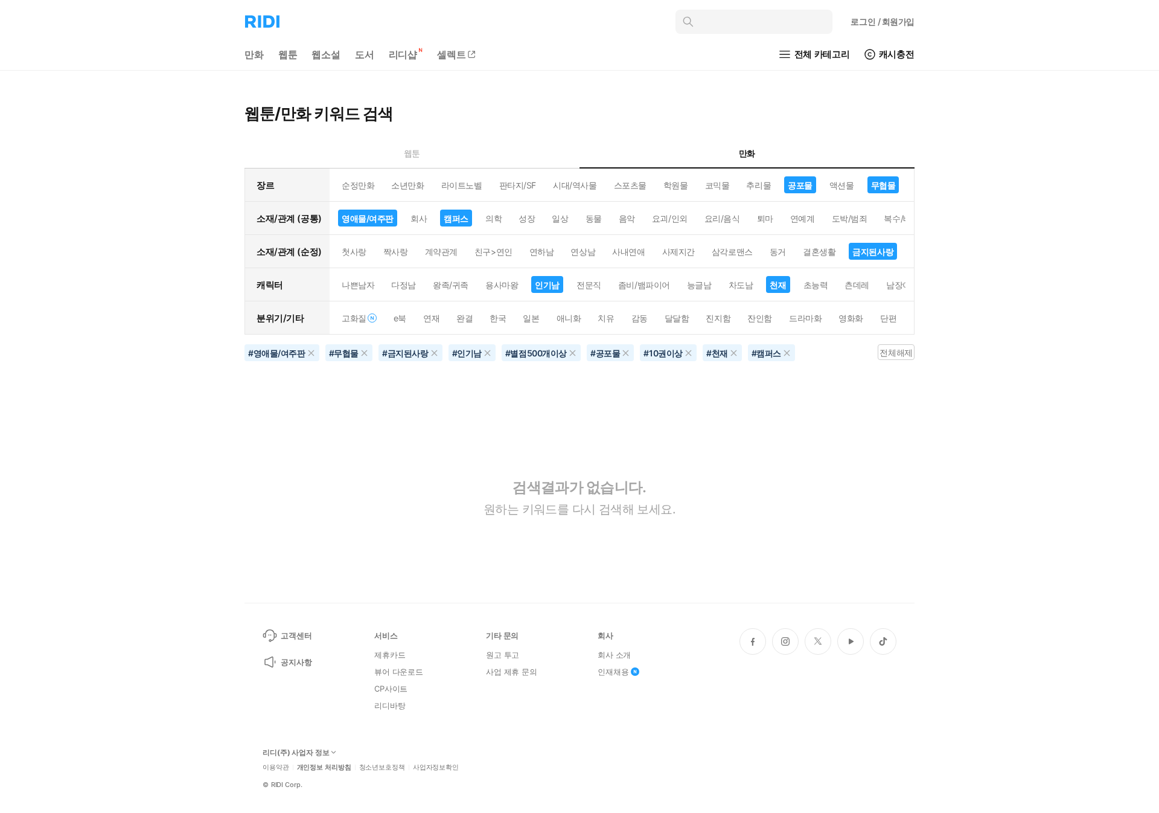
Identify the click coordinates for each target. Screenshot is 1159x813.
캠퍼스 (456, 218)
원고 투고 (502, 655)
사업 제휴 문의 (511, 671)
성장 (527, 218)
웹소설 (325, 54)
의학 (493, 218)
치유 (606, 318)
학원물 (675, 185)
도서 (364, 54)
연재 (431, 318)
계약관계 (441, 251)
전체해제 (896, 352)
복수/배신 (901, 218)
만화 (254, 54)
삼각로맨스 (732, 251)
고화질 (354, 318)
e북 (400, 318)
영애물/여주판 (368, 218)
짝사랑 (395, 251)
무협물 (883, 185)
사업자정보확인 (436, 767)
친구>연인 (493, 251)
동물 (594, 218)
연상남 (582, 251)
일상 (560, 218)
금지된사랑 (872, 251)
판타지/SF (517, 185)
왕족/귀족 (450, 285)
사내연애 (628, 251)
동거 (778, 251)
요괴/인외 (670, 218)
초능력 (815, 285)
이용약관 (276, 767)
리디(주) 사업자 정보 (296, 752)
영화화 (850, 318)
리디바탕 (389, 705)
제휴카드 (389, 655)
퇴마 (765, 218)
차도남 (741, 285)
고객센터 (296, 635)
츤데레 (857, 285)
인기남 (547, 285)
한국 (498, 318)
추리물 (758, 185)
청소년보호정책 (382, 767)
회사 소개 (614, 655)
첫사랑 (354, 251)
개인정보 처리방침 (324, 767)
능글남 (699, 285)
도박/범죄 (849, 218)
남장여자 (902, 285)
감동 (639, 318)
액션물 (841, 185)
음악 (627, 218)
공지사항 (296, 662)
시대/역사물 (574, 185)
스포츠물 (630, 185)
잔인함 (759, 318)
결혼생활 (819, 251)
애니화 (569, 318)
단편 (888, 318)
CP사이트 (390, 688)
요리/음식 (722, 218)
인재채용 (613, 671)
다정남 (403, 285)
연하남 (541, 251)
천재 (778, 285)
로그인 (883, 21)
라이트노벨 (461, 185)
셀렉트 (451, 54)
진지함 (718, 318)
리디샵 (403, 54)
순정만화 (358, 185)
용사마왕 (501, 285)
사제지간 (678, 251)
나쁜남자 (358, 285)
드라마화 (805, 318)
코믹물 (717, 185)
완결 (464, 318)
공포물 (800, 185)
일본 (531, 318)
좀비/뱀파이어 (644, 285)
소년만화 (407, 185)
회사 (418, 218)
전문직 (588, 285)
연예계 (802, 218)
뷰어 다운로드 (398, 671)
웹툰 (288, 54)
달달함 (677, 318)
